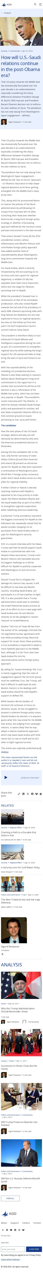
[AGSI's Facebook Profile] (7, 1230)
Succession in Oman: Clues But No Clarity (19, 1067)
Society (4, 1061)
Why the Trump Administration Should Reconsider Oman (18, 1010)
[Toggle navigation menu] (40, 4)
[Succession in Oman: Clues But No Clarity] (21, 1042)
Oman (3, 1003)
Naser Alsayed (6, 872)
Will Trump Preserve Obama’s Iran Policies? (19, 1124)
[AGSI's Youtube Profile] (11, 1230)
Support (15, 1222)
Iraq (24, 895)
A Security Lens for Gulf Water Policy (20, 867)
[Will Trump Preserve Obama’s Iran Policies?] (21, 1096)
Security (4, 51)
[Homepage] (6, 4)
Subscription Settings (10, 1259)
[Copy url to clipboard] (19, 794)
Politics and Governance (10, 895)
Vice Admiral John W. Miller (11, 840)
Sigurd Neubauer (14, 122)
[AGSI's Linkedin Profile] (15, 1230)
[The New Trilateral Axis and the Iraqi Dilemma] (12, 884)
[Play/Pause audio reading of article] (6, 778)
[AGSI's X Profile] (3, 1230)
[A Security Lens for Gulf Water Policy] (12, 852)
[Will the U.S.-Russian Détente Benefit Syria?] (21, 1153)
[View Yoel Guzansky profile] (24, 1022)
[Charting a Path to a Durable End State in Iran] (12, 817)
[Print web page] (40, 794)
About (4, 1222)
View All (10, 1198)
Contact (37, 1222)
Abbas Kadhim (6, 907)
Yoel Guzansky (33, 1022)
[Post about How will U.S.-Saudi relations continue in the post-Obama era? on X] (27, 794)
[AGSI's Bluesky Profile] (23, 1230)
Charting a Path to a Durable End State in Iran (18, 834)
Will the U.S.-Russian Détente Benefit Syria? (20, 1180)
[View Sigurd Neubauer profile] (4, 122)
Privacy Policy (5, 1236)
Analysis (7, 13)
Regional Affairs (16, 827)
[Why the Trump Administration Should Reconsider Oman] (21, 985)
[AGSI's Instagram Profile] (19, 1230)
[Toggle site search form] (35, 4)
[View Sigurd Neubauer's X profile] (2, 954)
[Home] (21, 1213)
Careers (26, 1222)
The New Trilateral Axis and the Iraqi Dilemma (20, 901)
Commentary (15, 51)
